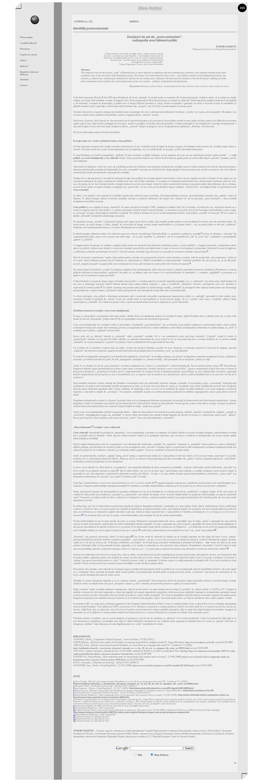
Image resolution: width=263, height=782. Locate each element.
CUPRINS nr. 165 (83, 21)
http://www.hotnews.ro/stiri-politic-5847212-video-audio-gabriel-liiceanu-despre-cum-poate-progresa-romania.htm (131, 712)
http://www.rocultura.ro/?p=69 (199, 642)
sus (235, 763)
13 (132, 536)
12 (215, 529)
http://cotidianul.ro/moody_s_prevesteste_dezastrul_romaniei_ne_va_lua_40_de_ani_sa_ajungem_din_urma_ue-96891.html (135, 684)
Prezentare (25, 49)
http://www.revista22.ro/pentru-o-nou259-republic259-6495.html (163, 665)
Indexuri (24, 74)
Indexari (24, 66)
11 (140, 529)
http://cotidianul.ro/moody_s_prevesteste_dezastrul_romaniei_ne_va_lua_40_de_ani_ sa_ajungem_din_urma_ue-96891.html (131, 648)
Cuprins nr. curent (28, 55)
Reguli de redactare (29, 72)
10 (82, 514)
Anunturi (24, 79)
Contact (24, 85)
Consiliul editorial (28, 43)
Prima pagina (26, 37)
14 (228, 548)
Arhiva (23, 60)
